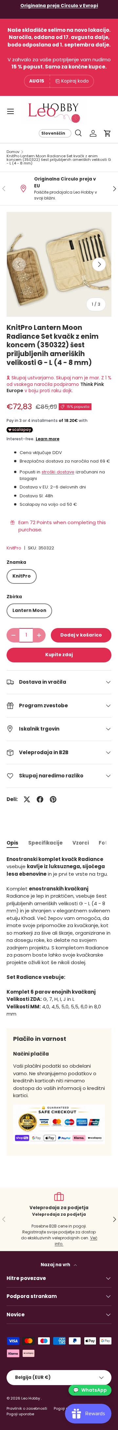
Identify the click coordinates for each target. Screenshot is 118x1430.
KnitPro (14, 548)
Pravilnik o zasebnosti (27, 1408)
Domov (13, 152)
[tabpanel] (59, 937)
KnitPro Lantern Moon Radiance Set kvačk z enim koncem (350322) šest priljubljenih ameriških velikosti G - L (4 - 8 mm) (59, 159)
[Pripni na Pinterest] (53, 799)
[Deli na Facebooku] (40, 799)
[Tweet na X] (26, 799)
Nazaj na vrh (56, 1265)
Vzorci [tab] (80, 842)
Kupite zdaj (59, 655)
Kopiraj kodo (75, 81)
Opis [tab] (12, 842)
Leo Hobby (31, 1398)
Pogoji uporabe (20, 1414)
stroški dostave (58, 472)
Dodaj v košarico (81, 635)
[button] (107, 133)
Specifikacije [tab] (45, 842)
